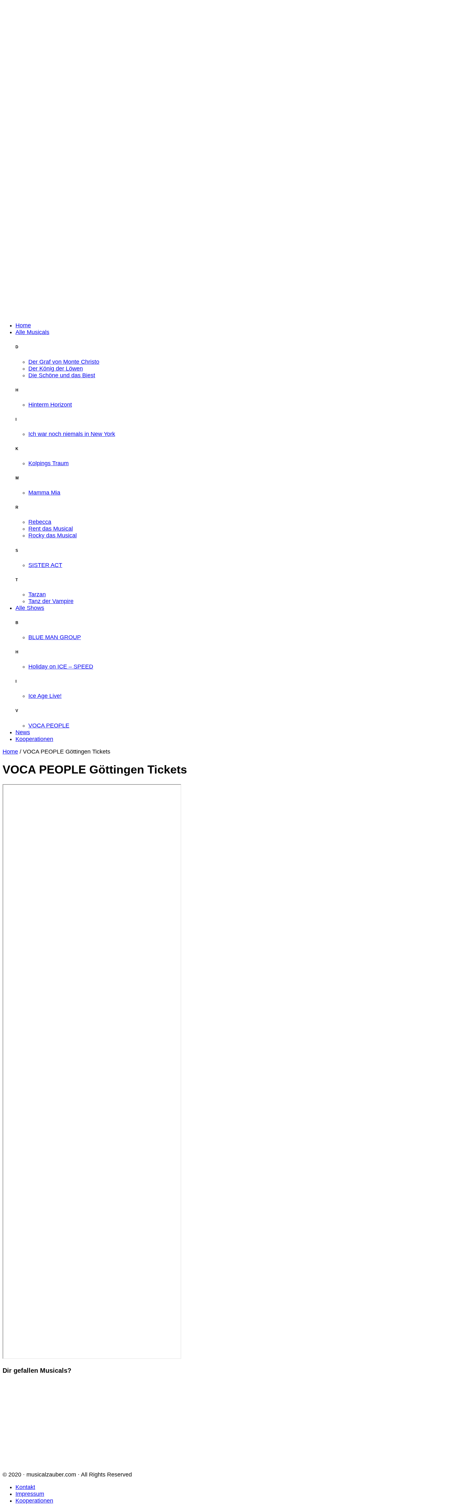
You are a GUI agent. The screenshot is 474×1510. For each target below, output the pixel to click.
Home (23, 325)
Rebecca (39, 522)
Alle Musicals (32, 332)
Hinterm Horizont (50, 404)
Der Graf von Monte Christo (63, 362)
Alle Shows (29, 608)
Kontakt (25, 1487)
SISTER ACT (45, 565)
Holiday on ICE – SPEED (60, 666)
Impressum (29, 1494)
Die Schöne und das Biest (61, 375)
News (22, 732)
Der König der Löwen (55, 368)
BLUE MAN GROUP (54, 637)
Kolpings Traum (48, 463)
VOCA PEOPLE (48, 725)
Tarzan (37, 594)
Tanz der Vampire (51, 601)
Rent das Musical (50, 528)
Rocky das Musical (52, 535)
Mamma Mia (44, 492)
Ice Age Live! (45, 696)
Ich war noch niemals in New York (71, 434)
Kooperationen (34, 739)
